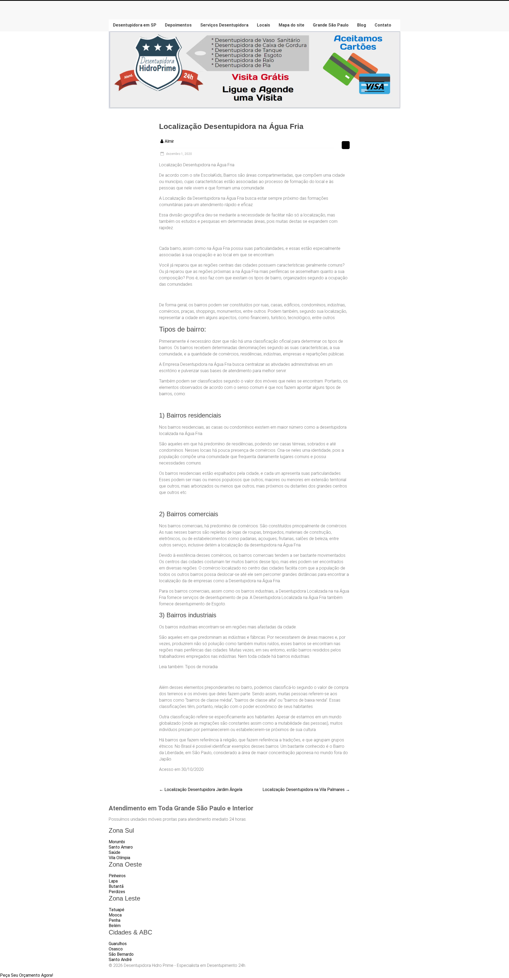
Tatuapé (116, 909)
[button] (26, 975)
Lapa (113, 881)
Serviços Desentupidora (224, 25)
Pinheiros (117, 875)
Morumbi (117, 841)
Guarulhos (118, 943)
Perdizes (117, 891)
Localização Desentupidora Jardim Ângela (200, 789)
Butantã (116, 886)
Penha (114, 920)
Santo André (120, 959)
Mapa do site (291, 25)
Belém (115, 925)
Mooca (115, 915)
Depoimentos (178, 25)
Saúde (114, 852)
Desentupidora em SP (134, 25)
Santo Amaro (121, 847)
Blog (361, 25)
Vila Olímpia (119, 857)
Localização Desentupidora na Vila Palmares (306, 789)
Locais (263, 25)
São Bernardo (121, 954)
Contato (383, 25)
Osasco (116, 948)
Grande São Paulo (331, 25)
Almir (169, 141)
